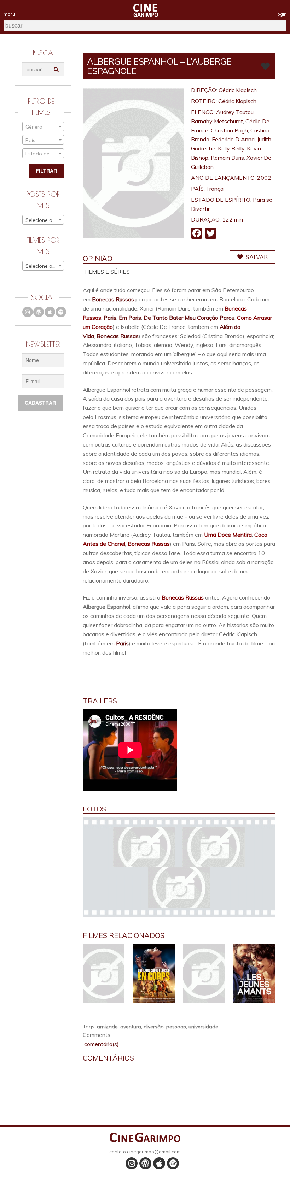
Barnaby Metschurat (217, 121)
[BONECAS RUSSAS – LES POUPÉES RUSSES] (103, 973)
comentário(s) (101, 1043)
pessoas (176, 1026)
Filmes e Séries (107, 271)
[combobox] (43, 126)
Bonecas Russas (113, 299)
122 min (232, 219)
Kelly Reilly (231, 148)
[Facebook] (196, 234)
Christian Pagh (229, 130)
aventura (130, 1026)
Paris (110, 317)
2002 (264, 177)
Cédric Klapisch (238, 90)
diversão (154, 1026)
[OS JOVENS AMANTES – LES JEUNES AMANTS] (254, 973)
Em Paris (130, 317)
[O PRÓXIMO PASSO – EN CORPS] (154, 973)
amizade (107, 1026)
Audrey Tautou (235, 112)
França (215, 188)
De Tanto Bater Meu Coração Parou (189, 317)
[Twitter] (210, 234)
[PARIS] (204, 973)
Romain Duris (227, 157)
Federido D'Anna (233, 139)
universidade (203, 1026)
